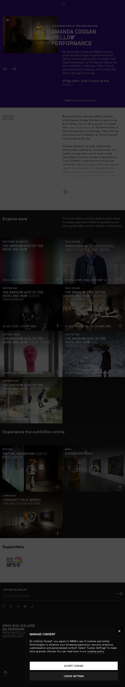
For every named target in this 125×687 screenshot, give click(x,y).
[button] (119, 631)
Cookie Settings (74, 676)
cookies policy (95, 651)
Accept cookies (73, 665)
